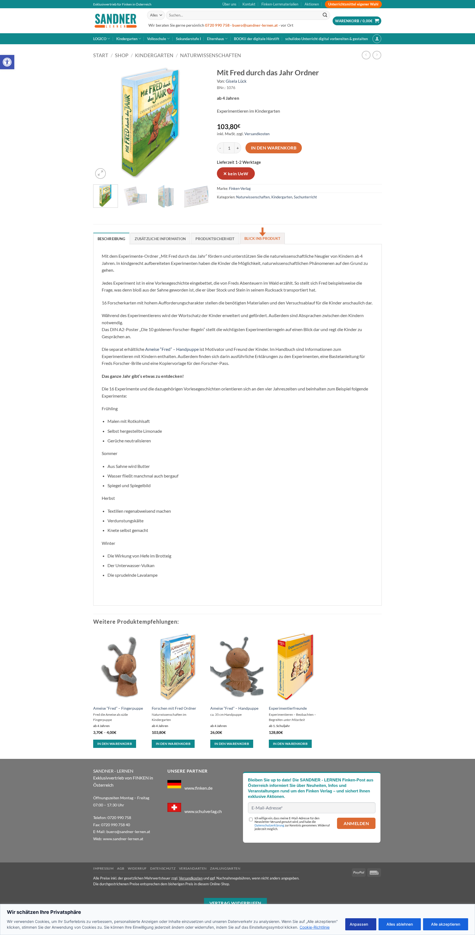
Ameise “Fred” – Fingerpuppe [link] (118, 708)
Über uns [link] (229, 4)
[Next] (199, 122)
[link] (7, 62)
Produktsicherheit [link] (214, 239)
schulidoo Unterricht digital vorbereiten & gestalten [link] (326, 39)
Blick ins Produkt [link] (262, 238)
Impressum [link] (103, 868)
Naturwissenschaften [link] (210, 55)
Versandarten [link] (193, 868)
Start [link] (100, 55)
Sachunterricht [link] (305, 197)
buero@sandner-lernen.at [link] (255, 25)
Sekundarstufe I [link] (188, 39)
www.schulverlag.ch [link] (203, 811)
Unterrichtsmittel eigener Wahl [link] (353, 4)
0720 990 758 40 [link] (115, 824)
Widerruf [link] (137, 868)
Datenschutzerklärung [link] (269, 825)
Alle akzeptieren (445, 924)
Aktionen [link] (312, 4)
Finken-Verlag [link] (240, 188)
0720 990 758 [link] (217, 25)
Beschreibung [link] (111, 239)
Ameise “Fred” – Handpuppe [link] (172, 349)
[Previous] (102, 122)
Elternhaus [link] (215, 39)
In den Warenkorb (273, 147)
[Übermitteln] (325, 15)
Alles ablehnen (399, 924)
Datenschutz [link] (162, 868)
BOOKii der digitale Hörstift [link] (256, 39)
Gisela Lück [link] (236, 81)
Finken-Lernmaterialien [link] (279, 4)
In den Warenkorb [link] (114, 743)
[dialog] (237, 919)
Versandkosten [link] (257, 133)
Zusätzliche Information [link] (160, 239)
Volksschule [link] (156, 39)
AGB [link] (121, 868)
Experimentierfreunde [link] (288, 708)
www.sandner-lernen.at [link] (123, 838)
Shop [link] (121, 55)
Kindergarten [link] (126, 39)
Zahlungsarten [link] (225, 868)
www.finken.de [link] (198, 787)
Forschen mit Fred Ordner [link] (174, 708)
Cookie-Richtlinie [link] (315, 927)
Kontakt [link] (248, 4)
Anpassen (359, 924)
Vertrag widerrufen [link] (235, 903)
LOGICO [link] (99, 39)
